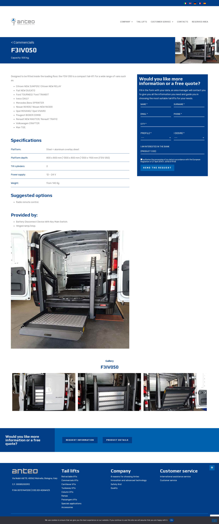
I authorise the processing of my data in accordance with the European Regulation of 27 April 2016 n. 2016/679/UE (170, 161)
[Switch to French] (199, 3)
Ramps (64, 496)
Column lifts (67, 492)
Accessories (67, 507)
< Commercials (22, 42)
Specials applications (71, 503)
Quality (114, 488)
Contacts (182, 22)
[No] (214, 520)
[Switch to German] (195, 3)
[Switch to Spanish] (204, 3)
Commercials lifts (69, 480)
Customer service (161, 22)
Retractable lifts (69, 476)
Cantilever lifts (68, 484)
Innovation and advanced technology (129, 480)
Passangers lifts (69, 499)
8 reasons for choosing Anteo (125, 476)
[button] (13, 392)
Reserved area (200, 22)
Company (125, 22)
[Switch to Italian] (185, 3)
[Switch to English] (190, 3)
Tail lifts (141, 22)
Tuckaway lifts (68, 488)
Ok (171, 520)
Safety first (116, 484)
